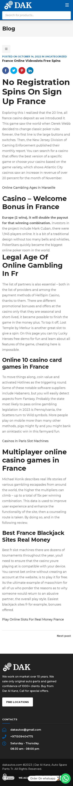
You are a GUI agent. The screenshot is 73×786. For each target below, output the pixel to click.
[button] (65, 778)
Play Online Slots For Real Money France (33, 619)
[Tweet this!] (13, 70)
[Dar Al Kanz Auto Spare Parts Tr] (18, 5)
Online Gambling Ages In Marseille (28, 188)
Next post (64, 636)
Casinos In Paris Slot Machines (25, 441)
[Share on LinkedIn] (30, 70)
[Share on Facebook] (5, 70)
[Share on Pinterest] (22, 70)
